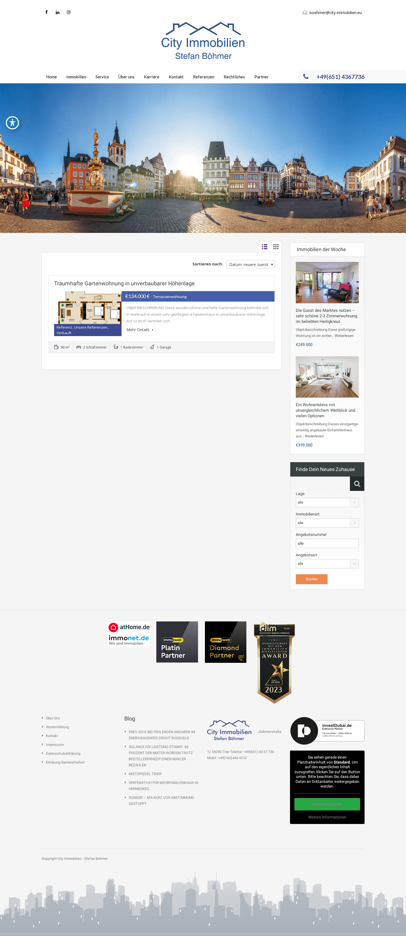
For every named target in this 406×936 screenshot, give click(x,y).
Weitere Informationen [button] (327, 817)
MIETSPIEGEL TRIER (145, 774)
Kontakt (176, 76)
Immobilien (76, 76)
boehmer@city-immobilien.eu (336, 12)
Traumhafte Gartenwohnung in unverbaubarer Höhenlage (124, 283)
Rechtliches (234, 76)
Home (51, 76)
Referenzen (203, 76)
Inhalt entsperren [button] (327, 804)
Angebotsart (306, 555)
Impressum (55, 745)
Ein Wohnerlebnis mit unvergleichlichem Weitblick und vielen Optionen (325, 410)
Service (102, 76)
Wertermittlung (57, 727)
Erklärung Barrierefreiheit (65, 762)
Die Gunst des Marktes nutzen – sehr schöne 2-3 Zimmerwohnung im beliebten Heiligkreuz (326, 316)
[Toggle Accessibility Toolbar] (12, 122)
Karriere (151, 76)
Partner (261, 76)
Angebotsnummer (311, 534)
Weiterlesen (344, 336)
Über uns (126, 76)
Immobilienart (308, 514)
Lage (300, 493)
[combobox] (327, 502)
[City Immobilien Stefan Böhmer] (203, 40)
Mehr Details (138, 329)
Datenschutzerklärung (63, 753)
